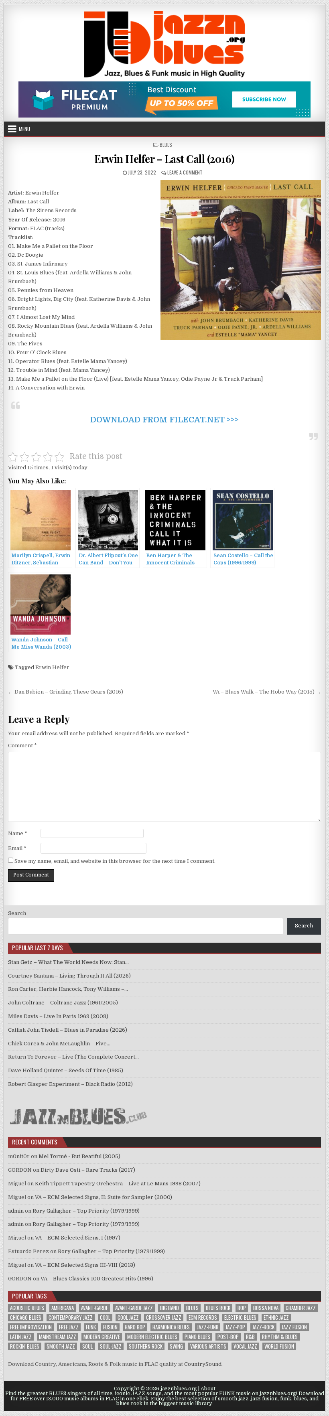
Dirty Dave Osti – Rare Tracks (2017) (88, 1170)
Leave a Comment (185, 172)
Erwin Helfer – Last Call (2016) (164, 159)
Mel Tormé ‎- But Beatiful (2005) (79, 1156)
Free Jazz (69, 1327)
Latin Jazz (21, 1337)
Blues (166, 144)
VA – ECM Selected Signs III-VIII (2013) (85, 1265)
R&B (250, 1337)
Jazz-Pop (235, 1327)
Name (17, 833)
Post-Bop (228, 1337)
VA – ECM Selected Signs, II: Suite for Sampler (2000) (103, 1197)
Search (17, 913)
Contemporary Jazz (71, 1317)
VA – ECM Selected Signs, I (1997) (77, 1238)
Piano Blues (197, 1337)
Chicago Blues (25, 1317)
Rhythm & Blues (280, 1337)
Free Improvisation (31, 1327)
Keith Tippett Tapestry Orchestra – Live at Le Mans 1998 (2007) (118, 1184)
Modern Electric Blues (152, 1337)
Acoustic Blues (27, 1308)
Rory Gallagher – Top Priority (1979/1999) (86, 1211)
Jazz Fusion (294, 1327)
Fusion (110, 1327)
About (208, 1389)
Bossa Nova (265, 1308)
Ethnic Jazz (276, 1317)
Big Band (169, 1308)
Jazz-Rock (263, 1327)
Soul (87, 1346)
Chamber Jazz (301, 1308)
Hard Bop (135, 1327)
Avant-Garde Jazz (134, 1308)
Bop (242, 1308)
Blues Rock (218, 1308)
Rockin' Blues (24, 1346)
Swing (176, 1346)
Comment (22, 745)
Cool (105, 1317)
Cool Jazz (128, 1317)
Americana (62, 1308)
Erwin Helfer (52, 667)
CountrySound (202, 1364)
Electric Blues (240, 1317)
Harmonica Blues (171, 1327)
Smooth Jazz (61, 1346)
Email (17, 848)
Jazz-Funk (207, 1327)
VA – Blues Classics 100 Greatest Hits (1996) (97, 1279)
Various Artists (208, 1346)
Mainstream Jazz (57, 1337)
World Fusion (279, 1346)
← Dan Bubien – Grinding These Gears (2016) (65, 692)
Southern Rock (145, 1346)
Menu (24, 129)
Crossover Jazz (163, 1317)
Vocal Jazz (245, 1346)
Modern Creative (101, 1337)
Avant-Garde (94, 1308)
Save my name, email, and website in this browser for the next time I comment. (114, 861)
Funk (91, 1327)
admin (16, 1211)
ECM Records (203, 1317)
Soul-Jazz (111, 1346)
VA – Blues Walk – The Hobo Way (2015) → (267, 692)
